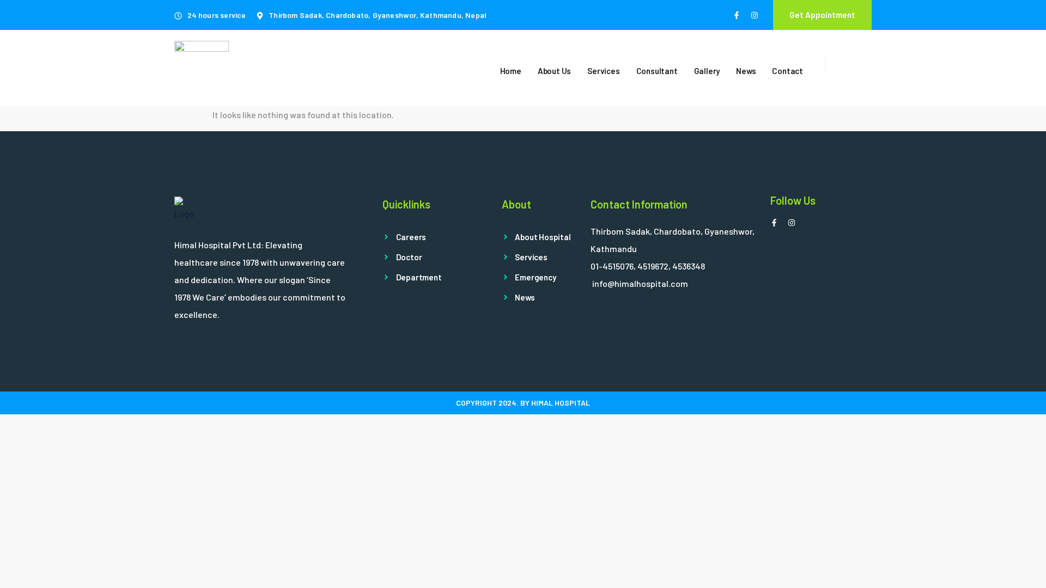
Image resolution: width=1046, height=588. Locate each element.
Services (603, 71)
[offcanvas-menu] (868, 67)
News (746, 71)
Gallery (707, 71)
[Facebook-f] (736, 15)
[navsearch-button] (839, 65)
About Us (554, 71)
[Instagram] (754, 15)
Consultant (657, 71)
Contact (787, 71)
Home (510, 71)
